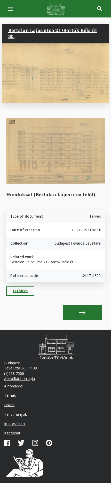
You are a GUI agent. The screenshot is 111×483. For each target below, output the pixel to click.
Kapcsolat (12, 433)
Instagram (35, 443)
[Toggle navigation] (10, 9)
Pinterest (49, 443)
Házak (9, 404)
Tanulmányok (15, 414)
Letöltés (20, 291)
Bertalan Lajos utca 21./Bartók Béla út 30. (52, 33)
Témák (10, 395)
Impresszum (14, 423)
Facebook (7, 443)
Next (82, 312)
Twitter (21, 443)
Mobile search (99, 9)
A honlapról (13, 386)
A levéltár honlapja (19, 378)
